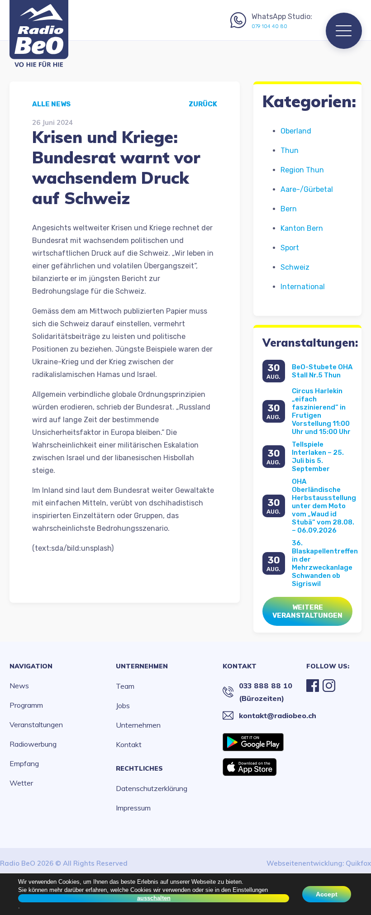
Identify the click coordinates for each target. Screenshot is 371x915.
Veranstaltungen (36, 724)
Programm (26, 705)
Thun (290, 150)
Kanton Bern (302, 228)
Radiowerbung (33, 743)
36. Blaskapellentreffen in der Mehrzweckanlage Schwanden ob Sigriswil (325, 563)
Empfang (24, 763)
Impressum (133, 807)
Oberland (296, 131)
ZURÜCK (203, 104)
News (19, 685)
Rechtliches (139, 768)
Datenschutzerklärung (151, 788)
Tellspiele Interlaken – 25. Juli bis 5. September (318, 456)
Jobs (123, 705)
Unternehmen (142, 666)
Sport (290, 247)
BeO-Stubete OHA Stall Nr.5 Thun (322, 371)
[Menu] (344, 31)
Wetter (21, 782)
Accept (327, 894)
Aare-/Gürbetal (307, 189)
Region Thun (302, 170)
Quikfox (358, 863)
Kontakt (129, 744)
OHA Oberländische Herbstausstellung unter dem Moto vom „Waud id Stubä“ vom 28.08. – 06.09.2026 (324, 505)
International (303, 286)
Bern (289, 209)
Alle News (51, 104)
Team (125, 686)
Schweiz (295, 267)
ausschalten (154, 898)
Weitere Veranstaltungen (307, 611)
